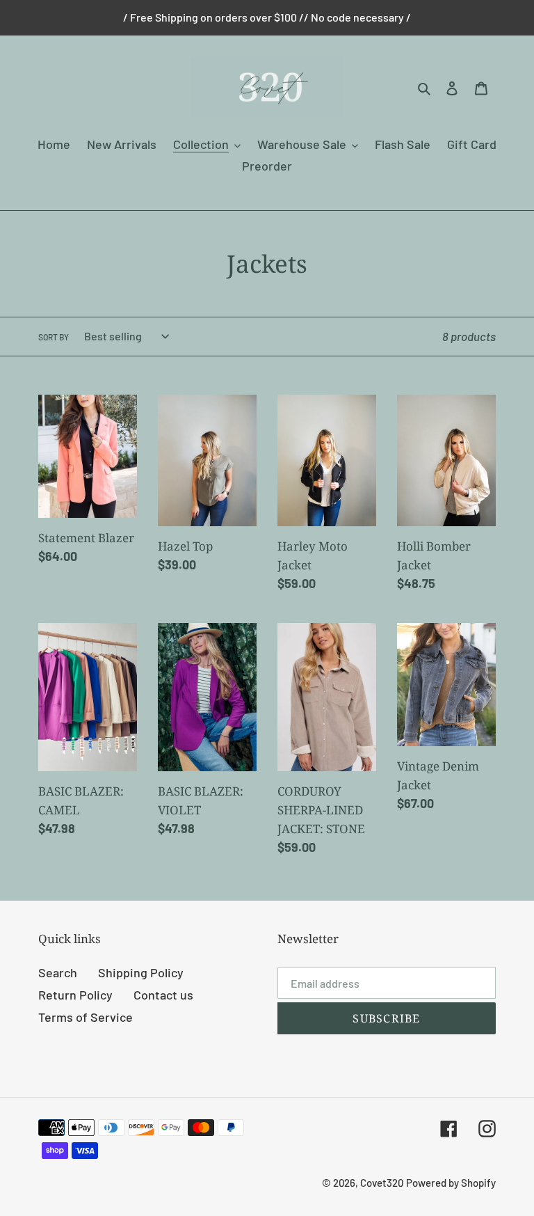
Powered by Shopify (451, 1182)
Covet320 (381, 1182)
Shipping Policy (141, 972)
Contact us (163, 994)
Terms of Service (85, 1017)
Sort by (53, 337)
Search (57, 972)
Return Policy (75, 994)
